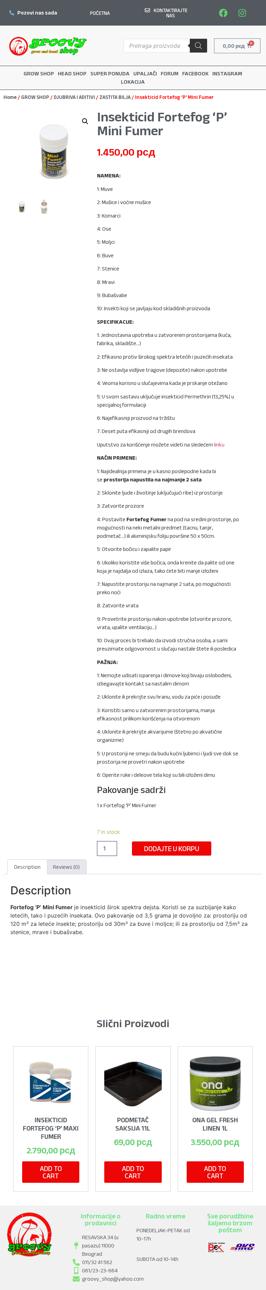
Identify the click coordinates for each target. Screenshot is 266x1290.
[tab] (27, 867)
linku (219, 445)
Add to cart (51, 1172)
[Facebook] (223, 12)
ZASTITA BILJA (115, 97)
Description (27, 867)
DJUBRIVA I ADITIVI (74, 97)
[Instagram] (242, 12)
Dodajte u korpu (171, 849)
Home (10, 97)
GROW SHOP (35, 97)
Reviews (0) (66, 867)
